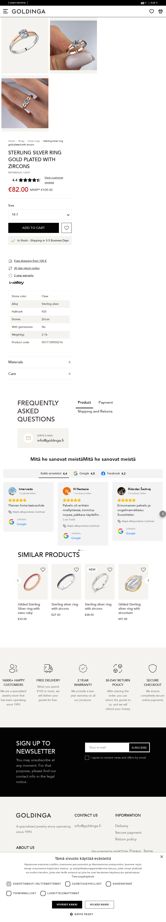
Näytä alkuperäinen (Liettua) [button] (29, 512)
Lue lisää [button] (69, 519)
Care (12, 373)
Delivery (121, 825)
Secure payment (128, 832)
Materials (15, 362)
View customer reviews (54, 180)
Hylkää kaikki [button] (99, 904)
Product (84, 402)
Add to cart (33, 228)
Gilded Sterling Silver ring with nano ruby (29, 608)
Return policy (126, 839)
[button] (3, 514)
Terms (148, 851)
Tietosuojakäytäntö (83, 876)
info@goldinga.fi (87, 825)
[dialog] (83, 887)
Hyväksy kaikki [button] (67, 904)
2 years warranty (17, 2)
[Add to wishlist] (67, 228)
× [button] (161, 856)
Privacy (135, 851)
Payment (106, 402)
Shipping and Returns (95, 411)
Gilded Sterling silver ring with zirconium (129, 608)
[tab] (40, 362)
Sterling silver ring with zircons (64, 606)
